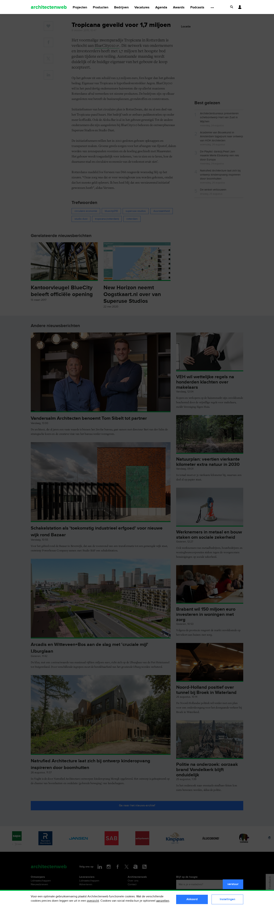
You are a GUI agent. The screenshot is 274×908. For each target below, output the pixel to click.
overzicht (93, 901)
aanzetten (162, 901)
